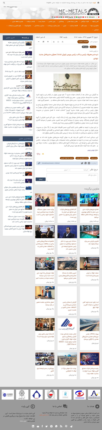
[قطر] (65, 17)
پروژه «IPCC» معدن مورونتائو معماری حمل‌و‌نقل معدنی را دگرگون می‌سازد (90, 336)
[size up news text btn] (48, 42)
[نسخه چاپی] (54, 41)
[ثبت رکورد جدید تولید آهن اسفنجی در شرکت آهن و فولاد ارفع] (89, 292)
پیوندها (68, 3)
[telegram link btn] (71, 426)
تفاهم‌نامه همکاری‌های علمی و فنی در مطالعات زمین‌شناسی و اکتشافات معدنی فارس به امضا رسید (45, 245)
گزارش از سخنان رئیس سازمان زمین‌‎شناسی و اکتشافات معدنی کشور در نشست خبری (68, 306)
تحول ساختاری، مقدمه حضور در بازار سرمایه (45, 303)
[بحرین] (98, 17)
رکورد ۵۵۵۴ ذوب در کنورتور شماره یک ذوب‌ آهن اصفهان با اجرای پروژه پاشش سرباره (18, 79)
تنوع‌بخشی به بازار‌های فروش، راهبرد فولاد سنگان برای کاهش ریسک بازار (19, 146)
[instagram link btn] (51, 426)
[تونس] (63, 17)
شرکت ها (89, 3)
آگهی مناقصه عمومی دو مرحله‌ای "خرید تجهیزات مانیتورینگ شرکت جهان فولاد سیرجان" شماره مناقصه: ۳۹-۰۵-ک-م (18, 110)
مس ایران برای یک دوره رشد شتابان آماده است (19, 55)
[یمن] (54, 17)
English (49, 3)
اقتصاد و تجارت (83, 41)
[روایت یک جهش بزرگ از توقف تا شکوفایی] (67, 358)
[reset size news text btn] (43, 42)
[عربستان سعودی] (61, 17)
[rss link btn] (61, 426)
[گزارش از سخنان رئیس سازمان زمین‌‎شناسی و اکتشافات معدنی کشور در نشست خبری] (67, 292)
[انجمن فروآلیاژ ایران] (80, 395)
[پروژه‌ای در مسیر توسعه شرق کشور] (45, 358)
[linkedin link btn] (33, 426)
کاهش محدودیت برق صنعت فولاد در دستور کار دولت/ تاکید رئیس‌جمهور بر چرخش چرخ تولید (18, 156)
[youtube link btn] (38, 427)
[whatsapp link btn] (56, 426)
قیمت (94, 3)
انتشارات (63, 3)
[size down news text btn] (39, 42)
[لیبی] (76, 17)
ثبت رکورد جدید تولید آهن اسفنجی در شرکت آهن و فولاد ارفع (91, 305)
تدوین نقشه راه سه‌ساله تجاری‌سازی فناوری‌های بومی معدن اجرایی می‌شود (67, 275)
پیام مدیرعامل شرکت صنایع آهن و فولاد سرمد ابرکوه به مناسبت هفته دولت (90, 371)
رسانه (79, 3)
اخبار (83, 3)
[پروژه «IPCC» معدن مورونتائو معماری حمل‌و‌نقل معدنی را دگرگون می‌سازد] (89, 324)
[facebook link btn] (42, 426)
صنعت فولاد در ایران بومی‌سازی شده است (92, 274)
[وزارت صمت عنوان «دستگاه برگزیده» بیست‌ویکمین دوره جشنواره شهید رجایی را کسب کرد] (45, 199)
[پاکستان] (90, 17)
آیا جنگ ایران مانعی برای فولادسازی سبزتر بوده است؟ (45, 335)
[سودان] (72, 17)
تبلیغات (57, 3)
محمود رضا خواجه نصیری (67, 158)
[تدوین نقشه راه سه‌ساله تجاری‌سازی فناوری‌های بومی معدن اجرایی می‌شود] (67, 263)
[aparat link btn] (66, 426)
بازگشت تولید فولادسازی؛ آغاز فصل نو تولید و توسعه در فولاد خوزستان (18, 89)
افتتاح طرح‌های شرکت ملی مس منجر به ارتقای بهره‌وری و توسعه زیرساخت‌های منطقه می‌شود (90, 213)
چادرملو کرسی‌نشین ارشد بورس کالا (15, 174)
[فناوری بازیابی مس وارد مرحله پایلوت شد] (89, 231)
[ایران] (87, 17)
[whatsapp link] (85, 163)
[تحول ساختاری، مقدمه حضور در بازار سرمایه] (45, 292)
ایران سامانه (23, 421)
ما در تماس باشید (44, 415)
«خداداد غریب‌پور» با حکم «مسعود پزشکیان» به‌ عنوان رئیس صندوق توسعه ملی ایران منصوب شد (68, 245)
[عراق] (79, 17)
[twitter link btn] (46, 426)
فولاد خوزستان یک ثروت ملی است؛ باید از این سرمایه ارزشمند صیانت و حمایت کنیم (45, 275)
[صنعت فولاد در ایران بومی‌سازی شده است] (89, 263)
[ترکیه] (57, 17)
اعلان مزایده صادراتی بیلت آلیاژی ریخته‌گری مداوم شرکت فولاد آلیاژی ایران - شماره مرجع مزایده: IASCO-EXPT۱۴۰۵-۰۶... (67, 339)
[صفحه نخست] (98, 2)
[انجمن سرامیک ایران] (36, 395)
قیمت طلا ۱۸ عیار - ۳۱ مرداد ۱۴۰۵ (15, 71)
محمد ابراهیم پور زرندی (82, 158)
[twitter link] (82, 163)
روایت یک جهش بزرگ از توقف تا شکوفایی (68, 369)
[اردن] (68, 17)
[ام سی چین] (22, 395)
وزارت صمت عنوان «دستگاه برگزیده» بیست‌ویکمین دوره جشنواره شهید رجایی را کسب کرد (45, 213)
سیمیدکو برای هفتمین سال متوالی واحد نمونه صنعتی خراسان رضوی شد (18, 190)
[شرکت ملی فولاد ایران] (8, 395)
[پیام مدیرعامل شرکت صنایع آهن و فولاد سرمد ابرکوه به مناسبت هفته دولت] (89, 358)
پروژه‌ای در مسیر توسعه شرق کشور (45, 369)
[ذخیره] (63, 41)
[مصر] (92, 17)
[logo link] (79, 12)
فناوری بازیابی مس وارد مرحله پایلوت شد (91, 242)
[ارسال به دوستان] (58, 41)
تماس (53, 3)
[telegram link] (89, 163)
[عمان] (70, 17)
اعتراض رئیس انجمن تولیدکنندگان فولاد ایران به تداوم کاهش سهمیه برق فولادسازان (18, 229)
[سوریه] (59, 17)
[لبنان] (85, 17)
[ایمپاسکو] (51, 395)
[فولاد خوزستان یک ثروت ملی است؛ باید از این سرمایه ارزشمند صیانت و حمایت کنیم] (45, 263)
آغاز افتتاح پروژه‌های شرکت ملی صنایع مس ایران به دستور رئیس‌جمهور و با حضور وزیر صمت (67, 213)
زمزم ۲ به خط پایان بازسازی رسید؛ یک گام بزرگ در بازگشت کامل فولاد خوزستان (18, 64)
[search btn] (4, 2)
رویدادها (73, 3)
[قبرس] (96, 17)
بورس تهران (94, 158)
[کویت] (81, 17)
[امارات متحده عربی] (52, 17)
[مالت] (74, 17)
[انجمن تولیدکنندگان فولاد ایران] (65, 395)
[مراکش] (83, 17)
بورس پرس (91, 150)
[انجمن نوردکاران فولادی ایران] (94, 395)
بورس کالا (93, 47)
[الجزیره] (94, 17)
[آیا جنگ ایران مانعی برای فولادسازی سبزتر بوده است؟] (45, 324)
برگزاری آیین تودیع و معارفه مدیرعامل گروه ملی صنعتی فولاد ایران (19, 45)
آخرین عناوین (10, 37)
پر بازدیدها (25, 37)
